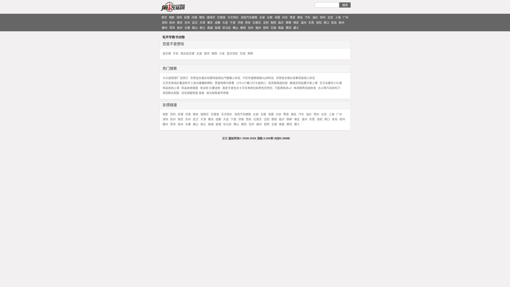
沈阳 (266, 22)
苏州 (187, 22)
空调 (242, 53)
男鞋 (250, 53)
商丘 (202, 27)
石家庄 (257, 22)
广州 (345, 17)
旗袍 (214, 53)
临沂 (281, 22)
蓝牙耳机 (232, 53)
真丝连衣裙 (187, 53)
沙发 (222, 53)
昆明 (266, 27)
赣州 (164, 27)
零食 (292, 17)
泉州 (179, 27)
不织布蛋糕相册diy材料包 (258, 78)
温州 (303, 22)
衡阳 (243, 27)
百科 (179, 17)
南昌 (281, 27)
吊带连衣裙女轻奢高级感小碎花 (295, 78)
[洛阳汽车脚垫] (180, 6)
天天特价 (233, 17)
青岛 (334, 22)
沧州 (250, 27)
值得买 (211, 17)
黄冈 (288, 27)
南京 (179, 22)
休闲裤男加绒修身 (305, 87)
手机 (175, 53)
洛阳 (319, 22)
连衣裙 (167, 53)
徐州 (341, 22)
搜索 (345, 5)
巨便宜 (221, 17)
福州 (258, 27)
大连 (225, 22)
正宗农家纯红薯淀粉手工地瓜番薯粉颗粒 (188, 83)
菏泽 (172, 27)
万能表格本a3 (283, 87)
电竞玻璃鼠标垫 (278, 83)
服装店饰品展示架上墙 (304, 83)
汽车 (307, 17)
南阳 (273, 22)
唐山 (195, 27)
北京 (330, 17)
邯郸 (288, 22)
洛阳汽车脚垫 (249, 17)
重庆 (210, 22)
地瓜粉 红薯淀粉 (210, 87)
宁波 (232, 22)
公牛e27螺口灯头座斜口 (251, 83)
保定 (296, 22)
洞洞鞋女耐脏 (171, 92)
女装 (262, 17)
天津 (202, 22)
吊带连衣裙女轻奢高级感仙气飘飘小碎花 (215, 78)
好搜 (187, 17)
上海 (338, 17)
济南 (240, 22)
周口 (326, 22)
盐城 (217, 27)
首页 (164, 17)
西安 (248, 22)
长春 (187, 27)
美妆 (300, 17)
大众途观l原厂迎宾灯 (175, 78)
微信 (202, 17)
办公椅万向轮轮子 (329, 87)
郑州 (323, 17)
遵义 (296, 27)
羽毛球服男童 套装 (192, 92)
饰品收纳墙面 (189, 87)
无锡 (273, 27)
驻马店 (226, 27)
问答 (194, 17)
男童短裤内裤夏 (224, 83)
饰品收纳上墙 (171, 87)
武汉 (195, 22)
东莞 (311, 22)
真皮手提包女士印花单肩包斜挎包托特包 (247, 87)
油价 (315, 17)
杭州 (172, 22)
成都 (217, 22)
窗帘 (207, 53)
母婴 (277, 17)
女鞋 (270, 17)
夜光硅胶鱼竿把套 (217, 92)
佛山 (235, 27)
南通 (210, 27)
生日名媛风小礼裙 (331, 83)
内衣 (285, 17)
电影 (172, 17)
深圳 (164, 22)
